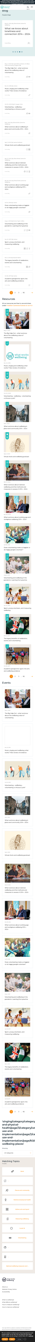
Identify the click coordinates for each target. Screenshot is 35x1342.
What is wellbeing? (8, 1300)
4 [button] (19, 51)
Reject (12, 1339)
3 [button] (17, 51)
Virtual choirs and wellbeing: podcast (17, 145)
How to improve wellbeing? (10, 1307)
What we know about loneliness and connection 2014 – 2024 (17, 31)
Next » (32, 292)
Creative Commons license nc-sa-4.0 (19, 305)
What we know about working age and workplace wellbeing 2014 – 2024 (17, 187)
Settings (19, 1339)
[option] (17, 33)
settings (31, 1336)
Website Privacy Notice (9, 1289)
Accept (5, 1339)
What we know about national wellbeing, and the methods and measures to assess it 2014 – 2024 (16, 165)
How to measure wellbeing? (10, 1304)
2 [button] (15, 51)
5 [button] (21, 51)
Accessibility (6, 1292)
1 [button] (13, 51)
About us (5, 1287)
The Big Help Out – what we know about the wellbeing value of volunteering (16, 70)
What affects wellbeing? (9, 1302)
